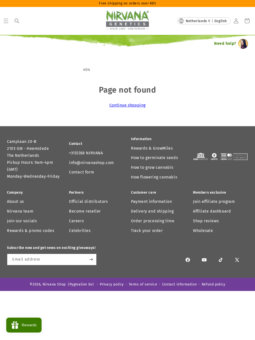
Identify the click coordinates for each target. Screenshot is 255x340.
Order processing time (153, 221)
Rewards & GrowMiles (152, 148)
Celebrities (80, 230)
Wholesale (203, 230)
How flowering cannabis (154, 177)
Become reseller (85, 211)
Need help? (225, 43)
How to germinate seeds (154, 157)
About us (15, 201)
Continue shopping (127, 105)
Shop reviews (206, 221)
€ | (206, 21)
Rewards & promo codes (30, 230)
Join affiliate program (214, 201)
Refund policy (213, 284)
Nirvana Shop (54, 284)
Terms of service (143, 284)
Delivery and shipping (152, 211)
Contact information (179, 284)
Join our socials (22, 221)
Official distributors (88, 201)
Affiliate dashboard (212, 211)
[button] (5, 20)
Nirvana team (20, 211)
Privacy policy (112, 284)
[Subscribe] (90, 259)
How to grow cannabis (152, 167)
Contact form (81, 172)
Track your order (147, 230)
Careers (76, 221)
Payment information (151, 201)
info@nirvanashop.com (91, 162)
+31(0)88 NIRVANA (86, 153)
